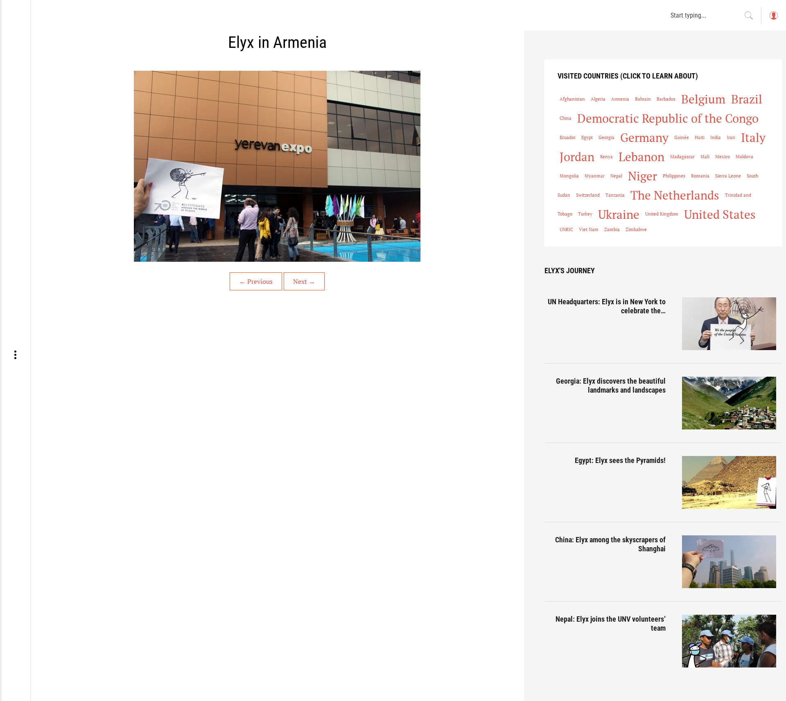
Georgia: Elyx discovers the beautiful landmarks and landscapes (611, 385)
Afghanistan (572, 99)
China (565, 118)
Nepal (616, 176)
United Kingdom (661, 214)
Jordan (577, 156)
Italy (753, 137)
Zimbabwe (636, 229)
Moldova (744, 157)
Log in (773, 19)
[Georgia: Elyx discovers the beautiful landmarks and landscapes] (732, 403)
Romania (700, 176)
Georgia (606, 137)
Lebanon (641, 156)
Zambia (612, 229)
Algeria (598, 99)
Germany (644, 137)
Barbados (666, 99)
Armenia (620, 99)
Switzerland (588, 195)
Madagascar (682, 157)
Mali (704, 157)
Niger (642, 176)
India (715, 137)
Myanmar (595, 176)
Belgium (703, 99)
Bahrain (643, 99)
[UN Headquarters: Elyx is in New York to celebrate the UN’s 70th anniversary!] (732, 323)
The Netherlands (674, 195)
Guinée (681, 137)
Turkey (585, 214)
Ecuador (568, 137)
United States (720, 214)
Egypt (587, 137)
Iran (731, 137)
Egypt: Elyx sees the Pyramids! (620, 460)
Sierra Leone (728, 176)
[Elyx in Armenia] (277, 166)
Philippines (674, 176)
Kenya (606, 157)
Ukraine (618, 214)
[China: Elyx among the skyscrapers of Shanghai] (732, 561)
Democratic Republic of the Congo (668, 118)
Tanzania (615, 195)
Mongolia (569, 176)
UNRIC (566, 229)
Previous (256, 281)
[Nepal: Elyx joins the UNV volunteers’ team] (732, 641)
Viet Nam (589, 229)
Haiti (700, 137)
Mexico (722, 157)
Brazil (746, 99)
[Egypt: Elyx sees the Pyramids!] (732, 482)
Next (304, 281)
